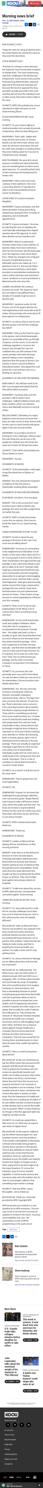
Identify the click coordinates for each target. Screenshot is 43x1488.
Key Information (10, 1440)
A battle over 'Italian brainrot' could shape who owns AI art (30, 1379)
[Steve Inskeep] (7, 1274)
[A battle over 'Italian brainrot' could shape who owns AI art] (31, 1361)
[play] (3, 1485)
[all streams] (40, 1485)
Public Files (8, 1444)
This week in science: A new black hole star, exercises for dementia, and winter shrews (30, 1326)
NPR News (13, 1229)
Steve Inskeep (22, 1270)
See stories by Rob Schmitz (26, 1260)
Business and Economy (12, 1326)
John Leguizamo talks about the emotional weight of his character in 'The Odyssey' (12, 1367)
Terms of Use (9, 1435)
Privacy (7, 1449)
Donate (35, 3)
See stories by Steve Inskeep (27, 1284)
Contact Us (8, 1464)
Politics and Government (31, 1370)
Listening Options (11, 1454)
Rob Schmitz (14, 20)
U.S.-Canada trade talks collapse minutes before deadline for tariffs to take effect (12, 1337)
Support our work (11, 1459)
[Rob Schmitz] (7, 1249)
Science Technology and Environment (31, 1316)
